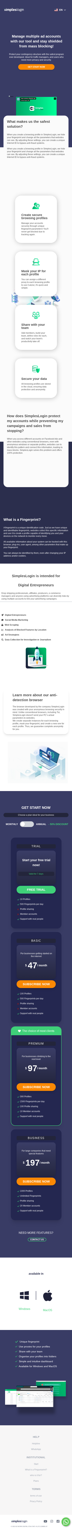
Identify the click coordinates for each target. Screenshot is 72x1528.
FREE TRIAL (36, 889)
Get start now (36, 67)
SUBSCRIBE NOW (36, 984)
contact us (37, 1239)
